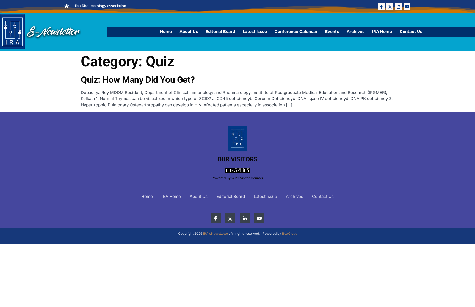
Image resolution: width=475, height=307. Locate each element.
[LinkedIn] (398, 6)
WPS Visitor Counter (247, 178)
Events (332, 31)
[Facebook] (381, 6)
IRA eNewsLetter (216, 233)
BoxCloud (289, 233)
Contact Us (411, 31)
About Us (188, 31)
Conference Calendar (296, 31)
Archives (355, 31)
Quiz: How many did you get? (138, 79)
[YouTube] (407, 6)
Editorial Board (220, 31)
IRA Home (382, 31)
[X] (389, 6)
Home (166, 31)
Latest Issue (255, 31)
